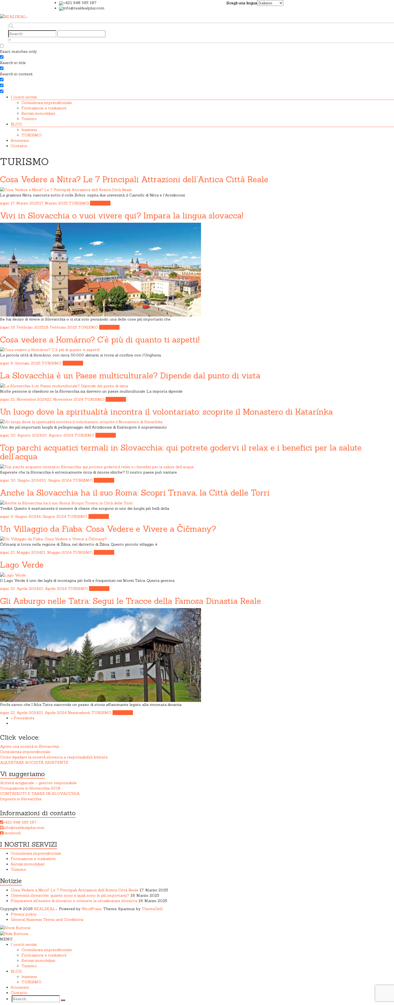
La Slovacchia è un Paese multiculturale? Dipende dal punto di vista (130, 375)
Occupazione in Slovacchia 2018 (30, 788)
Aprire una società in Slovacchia (29, 746)
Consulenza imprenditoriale (46, 102)
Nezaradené (79, 712)
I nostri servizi (24, 97)
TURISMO (31, 135)
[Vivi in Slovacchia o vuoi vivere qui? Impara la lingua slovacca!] (100, 269)
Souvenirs (20, 140)
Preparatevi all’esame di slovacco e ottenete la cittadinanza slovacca (74, 900)
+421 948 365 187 (19, 822)
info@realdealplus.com (23, 827)
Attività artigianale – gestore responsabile (38, 782)
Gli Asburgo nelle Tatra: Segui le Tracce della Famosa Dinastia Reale (130, 601)
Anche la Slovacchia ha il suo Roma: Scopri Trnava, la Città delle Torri (135, 492)
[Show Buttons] (15, 927)
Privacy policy (23, 914)
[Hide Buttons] (14, 933)
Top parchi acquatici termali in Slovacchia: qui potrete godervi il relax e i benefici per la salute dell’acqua (181, 451)
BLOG (16, 124)
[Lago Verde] (13, 574)
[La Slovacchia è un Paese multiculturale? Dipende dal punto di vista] (64, 385)
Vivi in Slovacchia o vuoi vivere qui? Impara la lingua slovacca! (121, 215)
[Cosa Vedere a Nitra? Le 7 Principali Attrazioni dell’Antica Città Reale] (66, 189)
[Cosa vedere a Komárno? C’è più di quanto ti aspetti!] (50, 349)
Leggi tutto (100, 203)
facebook (12, 833)
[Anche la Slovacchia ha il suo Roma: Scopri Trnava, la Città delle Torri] (66, 502)
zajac (4, 203)
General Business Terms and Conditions (47, 919)
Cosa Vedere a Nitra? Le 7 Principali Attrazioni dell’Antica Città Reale (134, 179)
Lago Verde (22, 565)
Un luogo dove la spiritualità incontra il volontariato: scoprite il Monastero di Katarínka (166, 412)
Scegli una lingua (241, 3)
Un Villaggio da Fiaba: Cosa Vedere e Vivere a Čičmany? (108, 529)
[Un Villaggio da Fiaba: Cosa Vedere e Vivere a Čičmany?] (53, 538)
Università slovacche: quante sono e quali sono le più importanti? (70, 895)
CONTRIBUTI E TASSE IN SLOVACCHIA (40, 793)
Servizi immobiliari (38, 113)
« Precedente (23, 718)
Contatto (19, 145)
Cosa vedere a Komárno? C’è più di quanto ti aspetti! (99, 339)
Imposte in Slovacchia (20, 798)
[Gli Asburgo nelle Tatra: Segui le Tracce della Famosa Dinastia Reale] (100, 654)
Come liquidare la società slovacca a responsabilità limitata (53, 757)
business (29, 129)
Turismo (29, 118)
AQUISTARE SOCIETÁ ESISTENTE (34, 762)
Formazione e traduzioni (43, 108)
